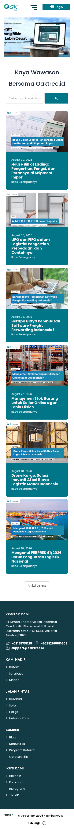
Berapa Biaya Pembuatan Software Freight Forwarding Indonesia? (35, 325)
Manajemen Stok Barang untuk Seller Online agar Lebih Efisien (34, 402)
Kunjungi (34, 823)
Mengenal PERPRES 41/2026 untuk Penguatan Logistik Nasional (36, 557)
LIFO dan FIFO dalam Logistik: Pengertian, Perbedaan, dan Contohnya (30, 246)
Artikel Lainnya (37, 585)
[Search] (56, 98)
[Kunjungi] (44, 823)
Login (59, 7)
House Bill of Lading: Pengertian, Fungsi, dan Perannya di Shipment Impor (33, 170)
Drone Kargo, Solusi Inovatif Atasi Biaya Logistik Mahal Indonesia (34, 479)
